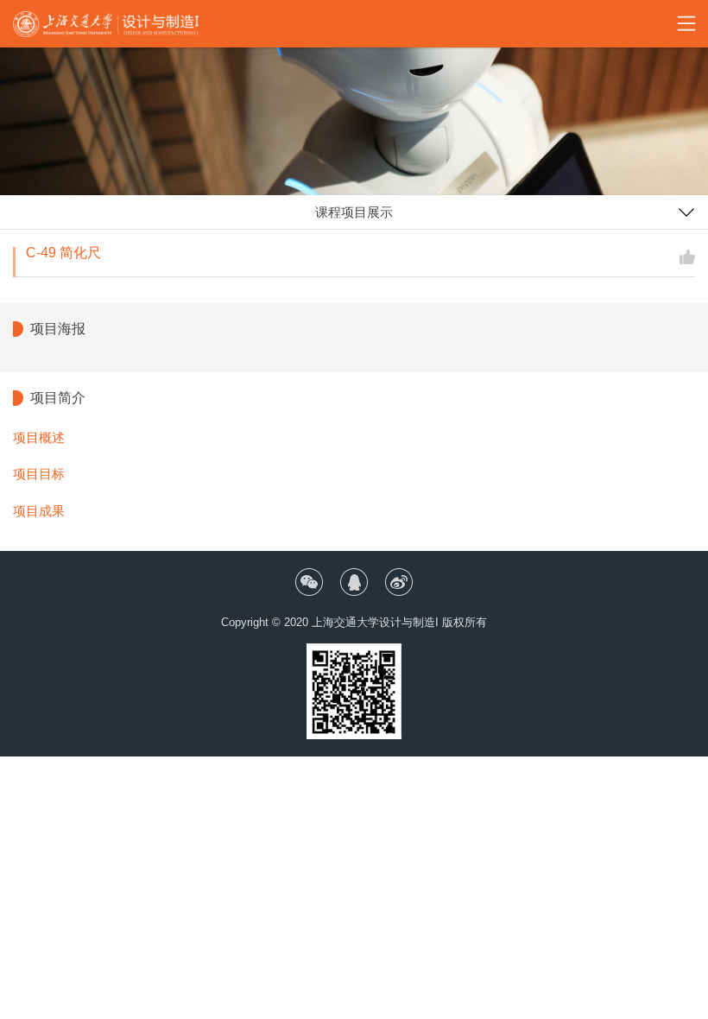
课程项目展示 (354, 212)
